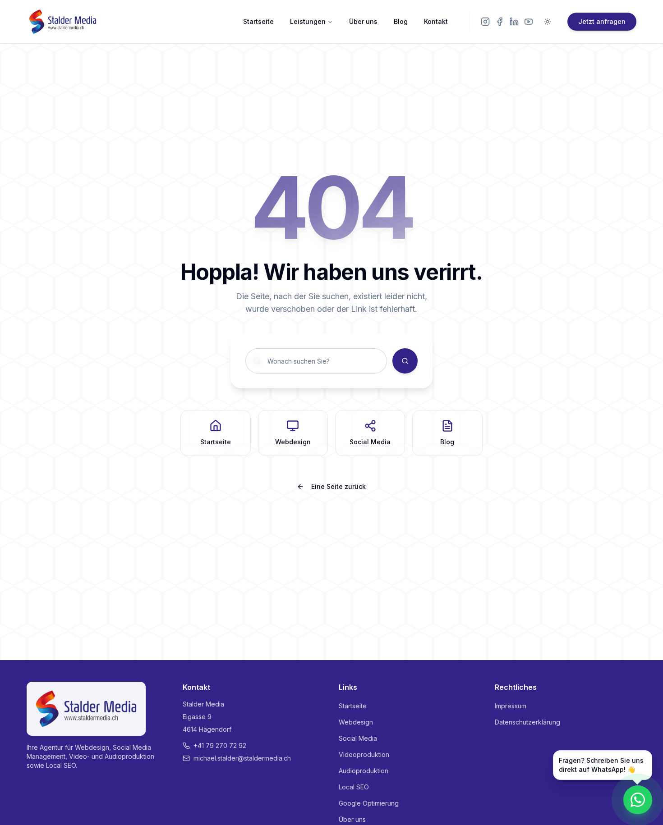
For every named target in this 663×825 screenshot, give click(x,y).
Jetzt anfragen (602, 21)
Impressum (510, 706)
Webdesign (356, 722)
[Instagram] (485, 21)
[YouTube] (528, 21)
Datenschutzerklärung (527, 722)
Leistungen (308, 21)
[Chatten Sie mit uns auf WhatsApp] (637, 799)
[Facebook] (499, 21)
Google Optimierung (369, 803)
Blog (401, 21)
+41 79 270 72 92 (219, 745)
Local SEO (354, 787)
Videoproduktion (364, 754)
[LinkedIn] (514, 21)
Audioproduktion (363, 771)
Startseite (258, 21)
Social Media (358, 738)
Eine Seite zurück (338, 486)
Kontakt (436, 21)
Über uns (363, 21)
